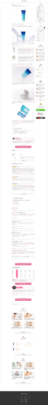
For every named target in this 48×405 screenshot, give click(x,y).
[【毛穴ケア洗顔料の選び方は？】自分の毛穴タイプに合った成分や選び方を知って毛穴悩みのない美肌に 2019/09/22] (17, 373)
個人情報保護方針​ (25, 397)
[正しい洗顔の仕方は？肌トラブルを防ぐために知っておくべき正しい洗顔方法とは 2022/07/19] (17, 364)
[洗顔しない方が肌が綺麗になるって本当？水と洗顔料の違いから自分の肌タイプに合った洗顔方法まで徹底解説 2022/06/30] (29, 373)
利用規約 (21, 397)
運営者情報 (29, 397)
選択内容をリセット (40, 22)
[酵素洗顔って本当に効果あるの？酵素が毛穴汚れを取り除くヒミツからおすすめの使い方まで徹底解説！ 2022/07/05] (29, 364)
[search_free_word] (44, 27)
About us (18, 397)
